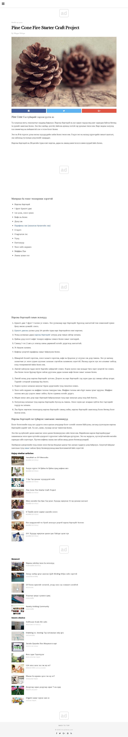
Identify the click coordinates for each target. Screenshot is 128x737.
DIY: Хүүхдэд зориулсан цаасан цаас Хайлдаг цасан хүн (47, 533)
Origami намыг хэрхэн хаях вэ (37, 698)
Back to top (64, 725)
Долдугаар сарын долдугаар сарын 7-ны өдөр (43, 687)
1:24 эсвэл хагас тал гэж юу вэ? (38, 665)
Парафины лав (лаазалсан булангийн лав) (32, 225)
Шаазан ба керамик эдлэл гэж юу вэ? (40, 676)
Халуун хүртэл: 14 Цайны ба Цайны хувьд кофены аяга (47, 468)
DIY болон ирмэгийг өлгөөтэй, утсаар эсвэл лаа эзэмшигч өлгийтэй (52, 585)
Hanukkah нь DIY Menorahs (37, 457)
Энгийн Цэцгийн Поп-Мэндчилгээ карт (41, 644)
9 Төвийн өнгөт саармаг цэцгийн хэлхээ (41, 512)
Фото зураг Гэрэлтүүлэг (35, 654)
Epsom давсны (21, 330)
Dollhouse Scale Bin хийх (36, 622)
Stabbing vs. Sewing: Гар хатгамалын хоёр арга (45, 633)
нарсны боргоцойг (42, 335)
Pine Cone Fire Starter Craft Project (41, 490)
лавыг (27, 448)
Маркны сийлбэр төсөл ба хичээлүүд (40, 563)
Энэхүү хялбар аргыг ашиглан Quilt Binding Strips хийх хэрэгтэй (51, 574)
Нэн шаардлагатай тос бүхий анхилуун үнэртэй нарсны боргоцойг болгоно (55, 523)
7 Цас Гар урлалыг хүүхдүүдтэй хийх (40, 479)
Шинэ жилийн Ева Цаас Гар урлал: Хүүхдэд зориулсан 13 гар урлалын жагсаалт (57, 501)
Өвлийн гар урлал (17, 22)
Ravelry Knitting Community (37, 606)
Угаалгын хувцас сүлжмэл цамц (38, 596)
